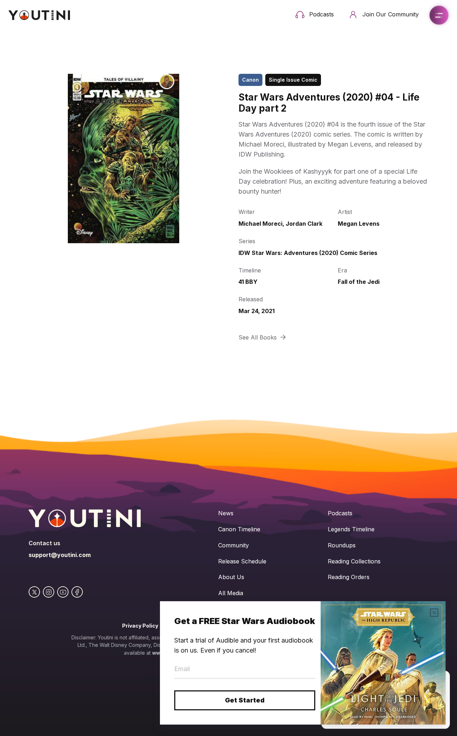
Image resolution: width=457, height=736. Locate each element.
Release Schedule (242, 561)
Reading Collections (354, 561)
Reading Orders (349, 577)
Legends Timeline (351, 529)
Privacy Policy (140, 626)
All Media (230, 593)
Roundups (342, 545)
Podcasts (340, 513)
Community (233, 545)
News (225, 513)
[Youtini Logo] (39, 15)
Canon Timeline (239, 529)
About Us (231, 577)
